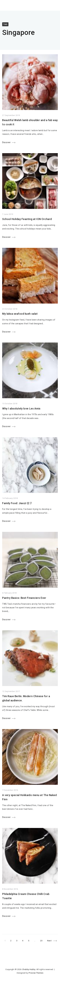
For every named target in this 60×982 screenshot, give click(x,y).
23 (42, 940)
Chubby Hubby (28, 969)
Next (49, 941)
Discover (6, 142)
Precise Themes (36, 973)
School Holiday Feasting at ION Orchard (27, 219)
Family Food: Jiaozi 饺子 (17, 503)
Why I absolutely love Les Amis (21, 408)
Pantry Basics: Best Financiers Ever (24, 597)
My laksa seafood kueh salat (20, 313)
